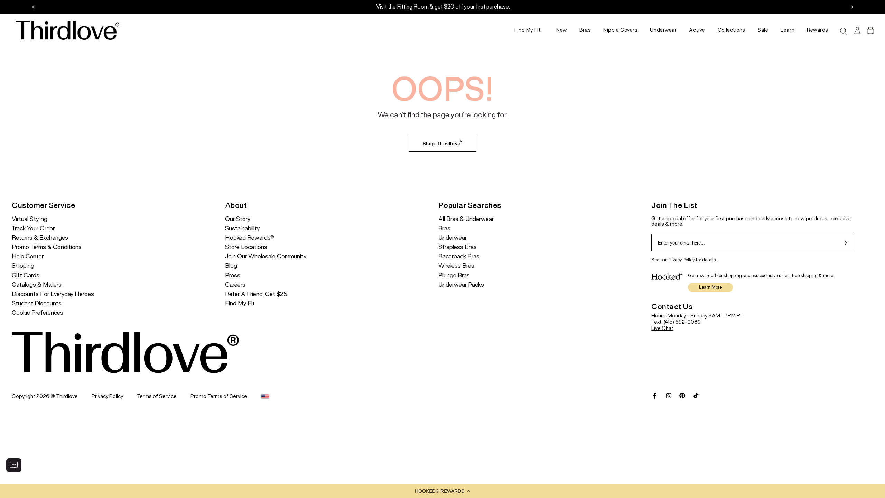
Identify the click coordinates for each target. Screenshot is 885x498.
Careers (235, 285)
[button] (442, 491)
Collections (731, 30)
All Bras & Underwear (466, 219)
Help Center (28, 256)
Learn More (710, 287)
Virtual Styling (29, 219)
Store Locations (246, 247)
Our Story (237, 219)
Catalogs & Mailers (37, 285)
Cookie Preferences (37, 313)
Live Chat (662, 328)
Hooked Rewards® (249, 237)
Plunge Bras (454, 275)
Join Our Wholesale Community (265, 256)
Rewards (817, 30)
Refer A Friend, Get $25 (256, 294)
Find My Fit (527, 30)
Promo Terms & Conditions (47, 247)
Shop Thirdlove (442, 142)
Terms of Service (157, 396)
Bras (585, 30)
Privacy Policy (681, 260)
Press (232, 275)
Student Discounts (37, 303)
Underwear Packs (461, 285)
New (561, 30)
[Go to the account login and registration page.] (856, 30)
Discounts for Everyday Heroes (53, 294)
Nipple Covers (620, 30)
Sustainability (242, 228)
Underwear (663, 30)
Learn (787, 30)
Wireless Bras (456, 265)
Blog (231, 265)
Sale (763, 30)
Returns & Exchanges (40, 237)
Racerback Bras (458, 256)
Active (697, 30)
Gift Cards (25, 275)
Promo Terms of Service (218, 396)
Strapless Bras (457, 247)
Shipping (23, 265)
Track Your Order (33, 228)
